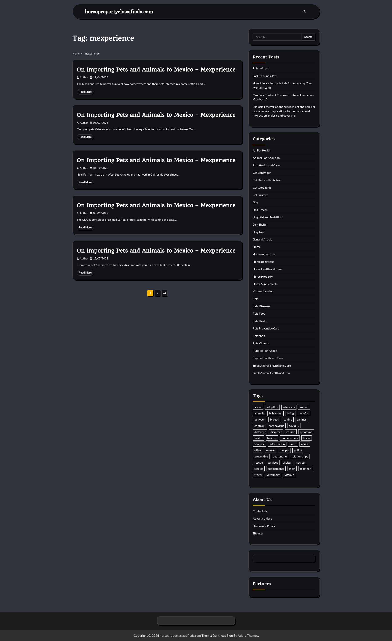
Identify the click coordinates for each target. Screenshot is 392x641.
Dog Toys (258, 232)
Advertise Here (262, 518)
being (290, 413)
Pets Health (260, 321)
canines (301, 419)
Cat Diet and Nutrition (267, 180)
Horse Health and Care (267, 269)
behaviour (275, 413)
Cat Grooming (262, 187)
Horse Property (263, 276)
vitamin (289, 474)
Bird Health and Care (266, 165)
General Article (262, 239)
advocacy (289, 407)
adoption (272, 407)
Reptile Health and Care (268, 358)
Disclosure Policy (264, 526)
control (259, 425)
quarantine (280, 456)
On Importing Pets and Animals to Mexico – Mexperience (156, 69)
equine (290, 432)
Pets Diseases (261, 306)
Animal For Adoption (266, 157)
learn (293, 444)
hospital (259, 444)
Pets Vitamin (261, 343)
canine (288, 419)
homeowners (290, 438)
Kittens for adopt (263, 291)
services (273, 462)
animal (304, 407)
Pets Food (259, 313)
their (292, 468)
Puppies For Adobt (265, 350)
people (285, 450)
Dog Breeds (260, 209)
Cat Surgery (260, 195)
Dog (255, 202)
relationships (300, 456)
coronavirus (276, 425)
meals (304, 444)
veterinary (273, 474)
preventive (261, 456)
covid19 (294, 425)
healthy (272, 438)
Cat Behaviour (262, 172)
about (258, 407)
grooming (306, 432)
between (259, 419)
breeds (274, 419)
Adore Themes (248, 635)
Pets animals (261, 68)
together (305, 468)
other (257, 450)
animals (259, 413)
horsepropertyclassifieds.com (119, 11)
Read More (85, 91)
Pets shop (259, 335)
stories (258, 468)
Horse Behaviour (263, 261)
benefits (304, 413)
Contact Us (260, 511)
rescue (258, 462)
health (258, 438)
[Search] (304, 11)
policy (298, 450)
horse (306, 438)
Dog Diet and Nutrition (267, 217)
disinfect (276, 432)
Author (84, 77)
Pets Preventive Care (266, 328)
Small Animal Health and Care (272, 365)
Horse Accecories (264, 254)
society (300, 462)
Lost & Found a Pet (264, 76)
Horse (257, 246)
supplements (276, 468)
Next (164, 293)
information (277, 444)
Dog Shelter (260, 224)
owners (271, 450)
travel (258, 474)
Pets (255, 298)
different (260, 432)
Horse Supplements (265, 284)
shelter (287, 462)
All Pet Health (262, 150)
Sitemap (258, 533)
